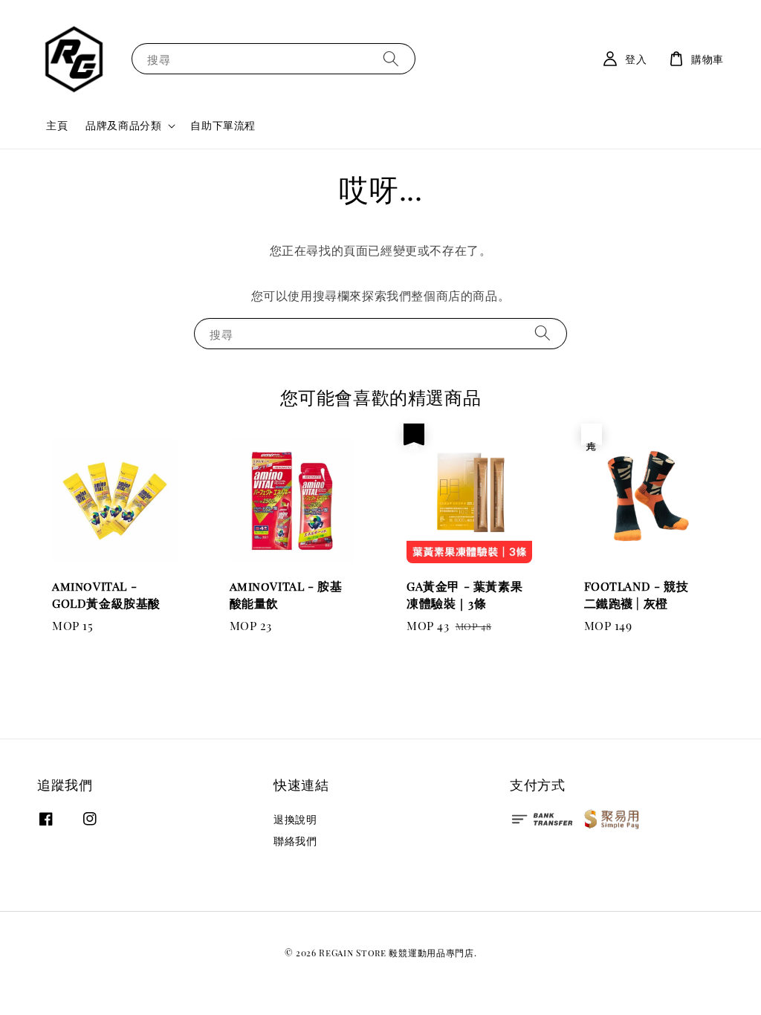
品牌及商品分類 (123, 125)
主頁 (57, 125)
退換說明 (295, 819)
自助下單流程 (223, 125)
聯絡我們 (295, 841)
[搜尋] (391, 58)
